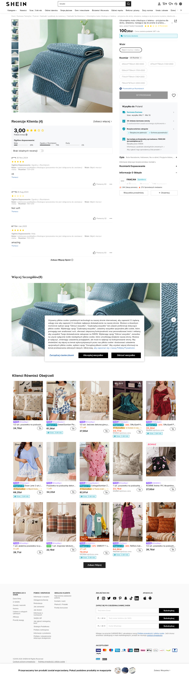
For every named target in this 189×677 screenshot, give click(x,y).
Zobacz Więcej (94, 565)
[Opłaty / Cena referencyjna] (133, 31)
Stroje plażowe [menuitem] (66, 10)
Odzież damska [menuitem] (51, 10)
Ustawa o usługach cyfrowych (20, 613)
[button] (176, 4)
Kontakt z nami (59, 601)
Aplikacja (148, 593)
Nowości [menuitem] (23, 10)
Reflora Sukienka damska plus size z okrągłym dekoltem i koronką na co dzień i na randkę (128, 546)
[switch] (41, 150)
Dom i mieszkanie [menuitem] (82, 10)
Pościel (35, 16)
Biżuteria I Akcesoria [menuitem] (100, 10)
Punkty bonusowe (61, 608)
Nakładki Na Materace (76, 16)
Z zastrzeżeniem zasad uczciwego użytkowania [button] (146, 124)
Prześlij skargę (18, 620)
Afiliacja (16, 617)
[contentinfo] (137, 652)
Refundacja (38, 603)
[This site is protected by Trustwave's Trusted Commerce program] (98, 659)
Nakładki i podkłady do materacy (53, 16)
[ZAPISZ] (174, 95)
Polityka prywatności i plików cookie (151, 633)
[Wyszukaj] (128, 3)
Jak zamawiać (39, 607)
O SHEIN (16, 602)
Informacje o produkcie (42, 633)
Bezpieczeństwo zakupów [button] (137, 129)
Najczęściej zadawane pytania (62, 597)
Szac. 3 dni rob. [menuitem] (35, 10)
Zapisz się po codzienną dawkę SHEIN (113, 606)
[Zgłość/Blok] (110, 184)
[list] (118, 598)
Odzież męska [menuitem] (117, 10)
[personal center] (159, 4)
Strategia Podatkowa (41, 627)
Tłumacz (14, 177)
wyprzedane (143, 95)
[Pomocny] (94, 184)
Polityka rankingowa (41, 630)
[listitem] (28, 407)
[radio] (130, 50)
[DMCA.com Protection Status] (104, 659)
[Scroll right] (181, 10)
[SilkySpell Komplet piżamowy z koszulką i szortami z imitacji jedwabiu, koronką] (128, 400)
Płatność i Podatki (61, 604)
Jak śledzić (38, 610)
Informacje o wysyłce (41, 597)
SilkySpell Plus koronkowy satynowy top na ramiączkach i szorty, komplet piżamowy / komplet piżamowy (161, 424)
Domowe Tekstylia (24, 16)
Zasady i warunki (19, 605)
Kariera (15, 609)
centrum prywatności (154, 635)
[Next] (173, 319)
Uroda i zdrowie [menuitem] (162, 10)
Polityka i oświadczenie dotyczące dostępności (42, 637)
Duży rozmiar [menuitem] (147, 10)
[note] (54, 432)
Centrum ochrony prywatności (24, 662)
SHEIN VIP (38, 618)
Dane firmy (17, 599)
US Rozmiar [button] (134, 58)
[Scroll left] (178, 10)
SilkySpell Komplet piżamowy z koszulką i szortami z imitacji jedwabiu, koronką (128, 424)
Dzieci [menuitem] (173, 10)
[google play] (150, 599)
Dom (13, 16)
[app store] (145, 599)
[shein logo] (16, 4)
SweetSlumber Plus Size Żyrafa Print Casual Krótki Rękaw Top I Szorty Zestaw (61, 424)
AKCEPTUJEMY (102, 645)
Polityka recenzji (19, 135)
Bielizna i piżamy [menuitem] (132, 10)
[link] (164, 3)
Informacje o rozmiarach (38, 614)
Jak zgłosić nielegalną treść (42, 622)
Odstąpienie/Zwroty (41, 600)
